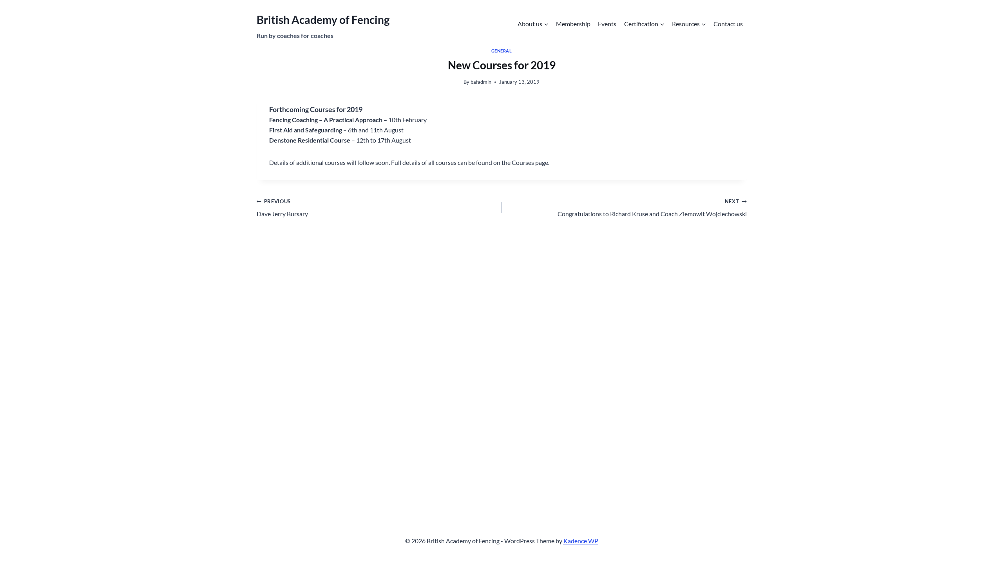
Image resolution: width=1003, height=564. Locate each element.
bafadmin (481, 82)
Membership (573, 23)
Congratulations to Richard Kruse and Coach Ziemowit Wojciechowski (652, 208)
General (501, 50)
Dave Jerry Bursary (282, 208)
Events (607, 23)
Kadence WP (580, 540)
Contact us (728, 23)
